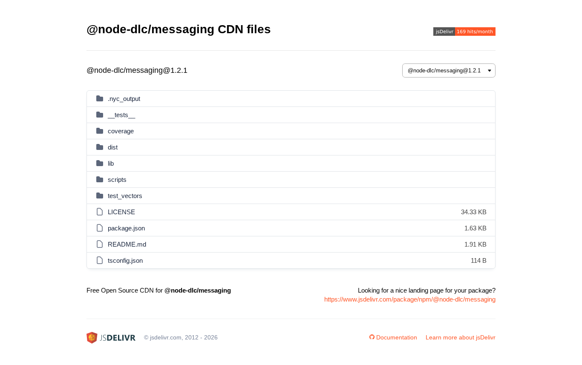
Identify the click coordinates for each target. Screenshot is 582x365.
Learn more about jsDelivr (461, 337)
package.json (126, 228)
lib (111, 163)
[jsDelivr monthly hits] (464, 32)
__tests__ (121, 114)
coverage (121, 131)
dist (113, 147)
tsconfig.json (125, 260)
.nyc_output (124, 98)
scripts (117, 179)
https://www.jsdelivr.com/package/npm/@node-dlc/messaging (410, 299)
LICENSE (121, 212)
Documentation (396, 337)
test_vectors (125, 195)
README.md (127, 244)
